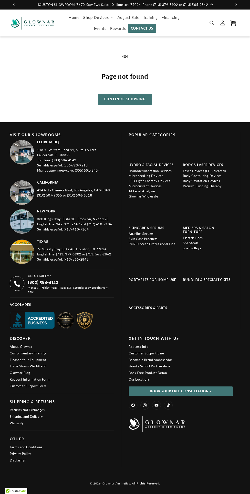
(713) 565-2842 (98, 254)
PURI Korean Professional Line (152, 244)
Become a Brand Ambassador (150, 360)
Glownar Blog (20, 373)
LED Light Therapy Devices (149, 181)
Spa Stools (190, 243)
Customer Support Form (28, 386)
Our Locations (139, 379)
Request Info (138, 347)
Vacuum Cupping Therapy (202, 186)
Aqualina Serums (141, 234)
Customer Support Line (146, 353)
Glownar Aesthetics (116, 483)
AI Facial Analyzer (142, 191)
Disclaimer (18, 460)
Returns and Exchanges (27, 410)
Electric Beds (193, 238)
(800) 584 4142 (64, 160)
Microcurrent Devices (145, 186)
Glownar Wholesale (143, 196)
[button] (98, 17)
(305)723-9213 (76, 165)
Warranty (17, 423)
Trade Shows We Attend (28, 366)
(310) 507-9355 (50, 195)
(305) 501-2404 (87, 170)
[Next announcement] (236, 4)
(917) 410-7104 (99, 224)
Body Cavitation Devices (201, 181)
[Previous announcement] (14, 4)
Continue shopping (125, 99)
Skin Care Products (143, 239)
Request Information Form (30, 379)
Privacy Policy (20, 454)
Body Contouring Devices (202, 176)
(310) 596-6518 (79, 195)
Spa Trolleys (192, 248)
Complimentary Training (28, 353)
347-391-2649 (68, 224)
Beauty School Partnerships (149, 366)
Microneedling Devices (146, 176)
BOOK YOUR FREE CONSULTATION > (181, 391)
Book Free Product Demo (148, 373)
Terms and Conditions (26, 447)
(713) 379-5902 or (71, 254)
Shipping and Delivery (26, 416)
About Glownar (21, 347)
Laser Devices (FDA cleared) (204, 171)
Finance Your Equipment (28, 360)
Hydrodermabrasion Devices (150, 171)
